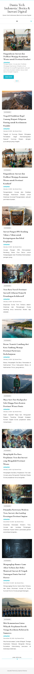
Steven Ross (18, 131)
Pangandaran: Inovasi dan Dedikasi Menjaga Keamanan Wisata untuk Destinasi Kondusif (17, 56)
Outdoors (7, 112)
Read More (8, 77)
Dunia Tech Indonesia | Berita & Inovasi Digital (17, 8)
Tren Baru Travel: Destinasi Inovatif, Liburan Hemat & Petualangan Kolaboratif (15, 292)
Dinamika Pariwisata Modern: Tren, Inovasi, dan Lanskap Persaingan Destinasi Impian (16, 513)
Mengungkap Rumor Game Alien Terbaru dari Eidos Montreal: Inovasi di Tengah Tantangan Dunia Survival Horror (15, 571)
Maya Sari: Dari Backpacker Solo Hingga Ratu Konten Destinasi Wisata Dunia (15, 403)
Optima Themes (22, 670)
